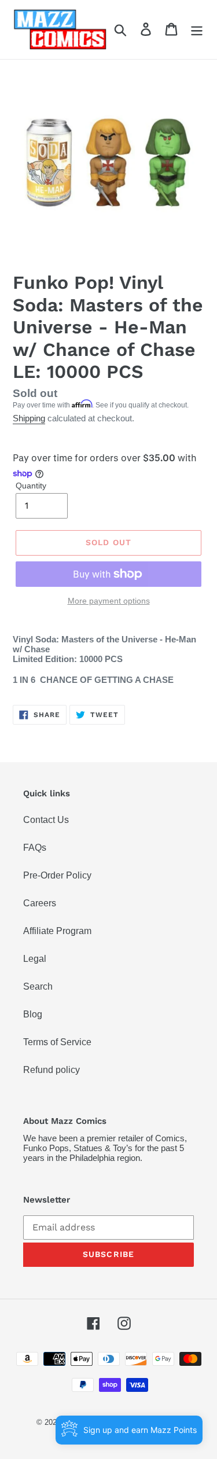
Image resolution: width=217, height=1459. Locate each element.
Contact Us (46, 820)
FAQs (34, 847)
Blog (32, 1014)
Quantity (31, 485)
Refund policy (51, 1070)
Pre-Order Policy (57, 875)
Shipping (29, 418)
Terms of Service (57, 1042)
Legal (34, 959)
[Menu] (196, 30)
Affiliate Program (57, 931)
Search (38, 986)
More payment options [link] (109, 600)
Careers (39, 903)
